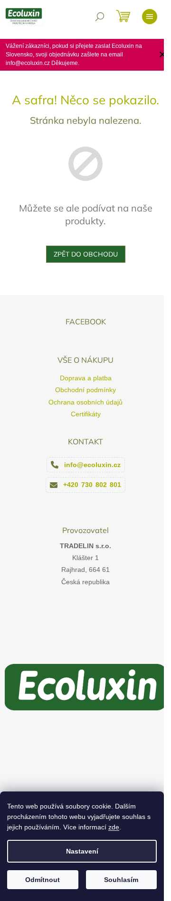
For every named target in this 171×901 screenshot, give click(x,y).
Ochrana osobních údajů (85, 402)
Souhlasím (121, 879)
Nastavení (82, 851)
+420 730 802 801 (92, 484)
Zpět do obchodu (86, 254)
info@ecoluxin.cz (92, 465)
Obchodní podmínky (85, 390)
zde (113, 827)
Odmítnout (42, 879)
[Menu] (149, 16)
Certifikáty (86, 414)
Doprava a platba (86, 378)
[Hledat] (99, 16)
